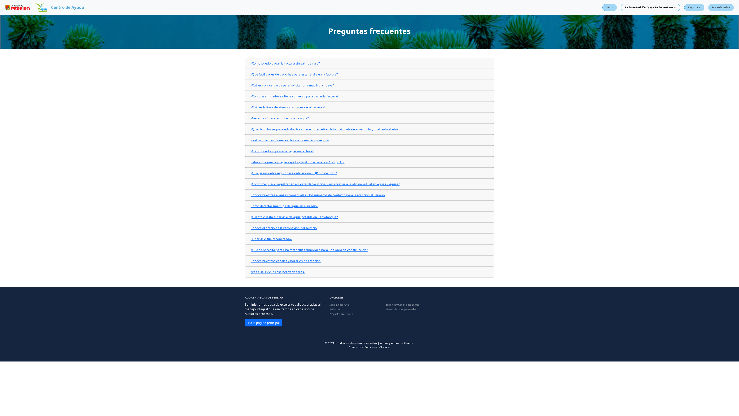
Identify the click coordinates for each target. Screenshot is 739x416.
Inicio (609, 7)
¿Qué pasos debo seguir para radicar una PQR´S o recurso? (294, 173)
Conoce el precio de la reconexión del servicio (284, 228)
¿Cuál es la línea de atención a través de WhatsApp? (288, 107)
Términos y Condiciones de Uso (402, 304)
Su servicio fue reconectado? (271, 239)
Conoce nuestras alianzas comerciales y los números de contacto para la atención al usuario (318, 195)
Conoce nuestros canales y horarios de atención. (286, 261)
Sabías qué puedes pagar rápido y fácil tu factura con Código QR (297, 162)
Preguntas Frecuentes (341, 314)
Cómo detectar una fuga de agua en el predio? (284, 206)
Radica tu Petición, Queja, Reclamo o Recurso (650, 7)
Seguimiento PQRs (339, 304)
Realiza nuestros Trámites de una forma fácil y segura (290, 140)
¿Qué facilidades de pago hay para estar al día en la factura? (294, 74)
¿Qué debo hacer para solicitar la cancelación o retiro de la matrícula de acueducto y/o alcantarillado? (324, 129)
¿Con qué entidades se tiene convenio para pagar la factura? (294, 96)
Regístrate (694, 7)
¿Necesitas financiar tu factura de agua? (280, 118)
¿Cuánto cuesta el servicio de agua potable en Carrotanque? (294, 217)
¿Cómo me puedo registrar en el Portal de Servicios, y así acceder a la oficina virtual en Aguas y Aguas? (325, 184)
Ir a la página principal (263, 323)
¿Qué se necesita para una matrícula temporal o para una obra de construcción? (309, 250)
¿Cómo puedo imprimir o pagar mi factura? (282, 151)
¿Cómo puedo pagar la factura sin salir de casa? (285, 63)
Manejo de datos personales (401, 309)
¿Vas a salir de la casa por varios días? (278, 272)
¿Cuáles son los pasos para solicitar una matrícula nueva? (292, 85)
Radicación (335, 309)
